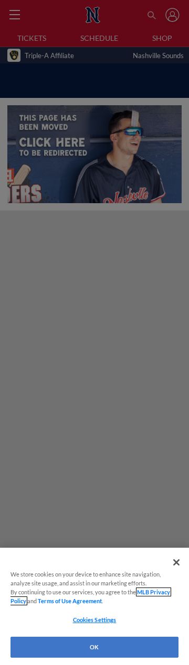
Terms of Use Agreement (70, 600)
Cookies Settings (95, 619)
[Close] (176, 562)
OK (94, 647)
